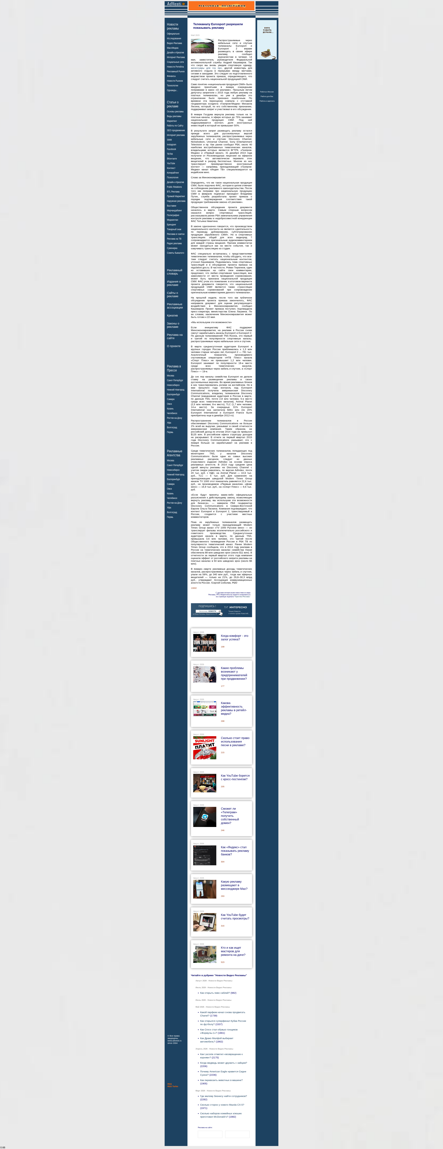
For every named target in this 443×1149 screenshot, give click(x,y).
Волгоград (172, 427)
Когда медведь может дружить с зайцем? (223, 1062)
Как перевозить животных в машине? (221, 1080)
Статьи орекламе (173, 104)
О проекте (174, 346)
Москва (170, 375)
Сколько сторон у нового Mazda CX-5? (222, 1104)
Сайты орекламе (172, 294)
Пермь (170, 432)
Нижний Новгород (175, 389)
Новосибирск (173, 385)
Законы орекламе (173, 325)
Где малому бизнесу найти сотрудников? (223, 1096)
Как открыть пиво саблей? (215, 993)
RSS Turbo (173, 1086)
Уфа (169, 422)
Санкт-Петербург (175, 380)
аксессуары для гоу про (206, 68)
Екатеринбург (173, 394)
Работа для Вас (267, 96)
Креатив (172, 315)
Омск (169, 404)
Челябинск (172, 413)
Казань (170, 408)
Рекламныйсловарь (174, 272)
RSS (170, 1084)
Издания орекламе (174, 283)
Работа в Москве (267, 92)
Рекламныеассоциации (175, 306)
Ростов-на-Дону (174, 418)
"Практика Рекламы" (242, 597)
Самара (170, 399)
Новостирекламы (173, 26)
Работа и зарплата (267, 101)
